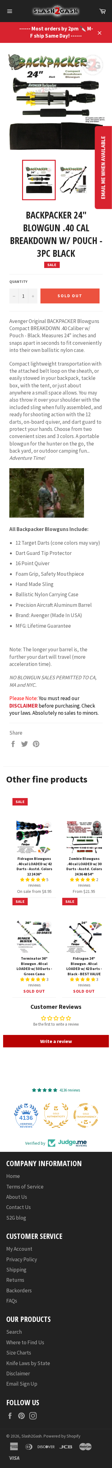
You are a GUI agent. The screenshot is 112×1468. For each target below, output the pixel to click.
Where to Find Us (25, 1342)
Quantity (18, 281)
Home (13, 1176)
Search (14, 1331)
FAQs (11, 1300)
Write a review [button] (56, 1041)
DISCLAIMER (23, 705)
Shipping (16, 1269)
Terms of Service (25, 1186)
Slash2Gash (31, 1436)
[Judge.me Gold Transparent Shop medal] (85, 1115)
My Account (19, 1248)
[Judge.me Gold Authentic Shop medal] (56, 1115)
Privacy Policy (21, 1259)
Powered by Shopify (62, 1436)
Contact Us (18, 1207)
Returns (15, 1279)
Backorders (19, 1290)
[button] (33, 879)
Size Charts (18, 1352)
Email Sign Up (21, 1383)
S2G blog (16, 1217)
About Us (16, 1196)
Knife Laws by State (28, 1363)
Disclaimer (18, 1373)
